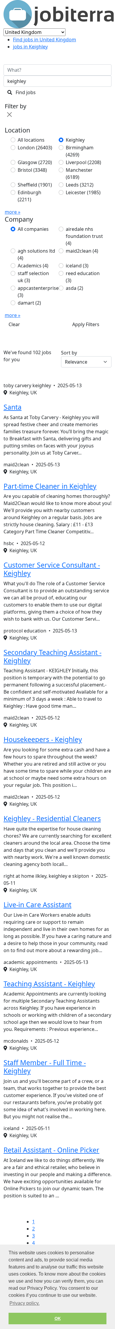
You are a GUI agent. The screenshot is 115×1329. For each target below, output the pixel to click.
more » (12, 212)
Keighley (75, 140)
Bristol (32, 170)
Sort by (69, 352)
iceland (77, 265)
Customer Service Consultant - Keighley (52, 569)
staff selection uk (33, 277)
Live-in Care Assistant (37, 904)
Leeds (79, 185)
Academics (33, 265)
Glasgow (35, 162)
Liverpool (83, 162)
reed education (83, 277)
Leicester (83, 192)
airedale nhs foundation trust (84, 236)
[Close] (9, 114)
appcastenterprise (38, 291)
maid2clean (82, 251)
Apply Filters (85, 324)
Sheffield (35, 185)
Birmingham (79, 151)
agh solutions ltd (36, 254)
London (35, 147)
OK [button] (58, 1318)
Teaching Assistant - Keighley (49, 983)
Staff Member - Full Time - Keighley (45, 1066)
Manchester (79, 173)
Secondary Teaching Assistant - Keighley (52, 656)
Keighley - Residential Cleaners (52, 818)
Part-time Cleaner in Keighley (50, 486)
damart (29, 303)
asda (74, 288)
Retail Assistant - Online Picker (51, 1150)
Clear (14, 324)
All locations (31, 140)
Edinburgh (29, 196)
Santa (13, 407)
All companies (33, 229)
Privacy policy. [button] (24, 1303)
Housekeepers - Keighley (43, 739)
